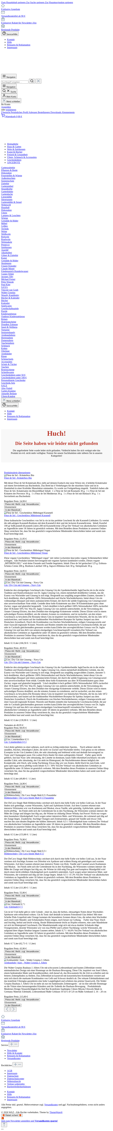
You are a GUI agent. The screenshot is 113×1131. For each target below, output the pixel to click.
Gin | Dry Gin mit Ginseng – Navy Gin (22, 585)
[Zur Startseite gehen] (56, 72)
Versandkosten (14, 1058)
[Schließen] (2, 1129)
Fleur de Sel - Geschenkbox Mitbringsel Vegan (26, 553)
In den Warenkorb (12, 510)
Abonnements (68, 112)
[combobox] (14, 82)
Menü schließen (13, 101)
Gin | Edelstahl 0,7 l (13, 907)
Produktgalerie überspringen (17, 472)
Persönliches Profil (20, 112)
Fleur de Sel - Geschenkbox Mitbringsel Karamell (27, 515)
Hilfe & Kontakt (14, 1053)
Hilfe (9, 42)
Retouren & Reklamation (18, 45)
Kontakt (11, 39)
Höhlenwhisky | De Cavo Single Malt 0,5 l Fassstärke (29, 798)
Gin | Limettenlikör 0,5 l (15, 742)
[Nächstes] (13, 1009)
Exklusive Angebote (10, 9)
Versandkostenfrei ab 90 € (13, 16)
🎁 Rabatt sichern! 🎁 (11, 1115)
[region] (56, 741)
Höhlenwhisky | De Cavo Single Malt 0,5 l (24, 853)
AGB (9, 1070)
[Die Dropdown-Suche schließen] (38, 81)
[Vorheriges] (7, 1009)
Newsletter (12, 1050)
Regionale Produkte (10, 29)
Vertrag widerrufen (16, 1084)
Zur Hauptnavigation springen (59, 2)
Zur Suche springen (35, 2)
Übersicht (6, 112)
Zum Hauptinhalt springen (13, 2)
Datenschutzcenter (15, 1078)
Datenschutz (13, 1076)
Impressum (12, 47)
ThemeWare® (56, 1112)
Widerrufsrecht (14, 1081)
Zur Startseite (56, 461)
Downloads (56, 112)
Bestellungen (44, 112)
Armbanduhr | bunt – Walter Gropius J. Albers (25, 962)
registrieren (11, 109)
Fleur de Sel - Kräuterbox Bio (18, 478)
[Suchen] (32, 81)
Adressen (33, 112)
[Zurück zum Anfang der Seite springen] (4, 1124)
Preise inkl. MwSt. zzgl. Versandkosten (22, 504)
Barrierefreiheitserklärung (19, 1086)
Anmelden (6, 107)
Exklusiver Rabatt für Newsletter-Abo (18, 23)
